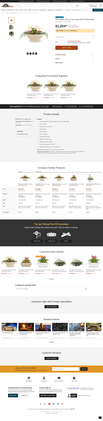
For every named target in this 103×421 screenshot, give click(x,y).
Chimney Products (42, 10)
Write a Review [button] (58, 21)
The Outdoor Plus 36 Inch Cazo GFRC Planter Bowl (51, 94)
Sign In (24, 395)
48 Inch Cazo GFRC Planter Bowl (59, 185)
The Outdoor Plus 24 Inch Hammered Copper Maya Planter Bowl (60, 270)
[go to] (34, 86)
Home (2, 12)
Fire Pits (6, 12)
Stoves (16, 10)
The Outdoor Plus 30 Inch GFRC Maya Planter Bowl (93, 270)
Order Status (74, 10)
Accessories (35, 10)
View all (51, 279)
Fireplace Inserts (10, 10)
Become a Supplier (48, 395)
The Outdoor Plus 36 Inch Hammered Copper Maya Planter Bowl (77, 270)
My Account (68, 10)
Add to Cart (66, 47)
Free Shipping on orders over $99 (25, 1)
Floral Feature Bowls (13, 12)
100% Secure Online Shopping (60, 1)
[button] (71, 106)
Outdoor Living (51, 10)
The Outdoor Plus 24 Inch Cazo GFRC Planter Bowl (34, 94)
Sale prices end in (78, 1)
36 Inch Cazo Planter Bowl (93, 185)
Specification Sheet (23, 134)
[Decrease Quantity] (61, 42)
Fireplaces (3, 10)
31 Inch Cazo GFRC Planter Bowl (25, 185)
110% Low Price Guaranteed (43, 1)
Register (13, 395)
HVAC (25, 10)
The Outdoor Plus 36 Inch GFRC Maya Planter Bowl (43, 270)
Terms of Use (48, 413)
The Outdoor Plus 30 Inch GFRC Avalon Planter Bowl (26, 270)
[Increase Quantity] (65, 42)
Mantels (29, 10)
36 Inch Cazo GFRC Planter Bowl (42, 185)
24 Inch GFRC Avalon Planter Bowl (76, 185)
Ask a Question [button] (67, 21)
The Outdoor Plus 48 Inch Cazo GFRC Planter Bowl (68, 94)
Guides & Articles (58, 10)
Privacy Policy (54, 413)
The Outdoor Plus (27, 119)
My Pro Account (97, 10)
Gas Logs (21, 10)
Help (79, 10)
